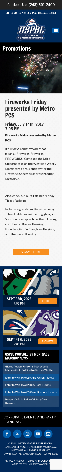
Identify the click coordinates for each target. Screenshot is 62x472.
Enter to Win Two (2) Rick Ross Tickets (28, 384)
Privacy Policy (14, 460)
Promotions (17, 48)
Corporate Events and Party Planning (29, 419)
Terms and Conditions (41, 460)
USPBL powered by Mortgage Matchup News (27, 356)
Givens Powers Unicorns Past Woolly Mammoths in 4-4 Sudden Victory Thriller (29, 368)
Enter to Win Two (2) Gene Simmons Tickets (31, 392)
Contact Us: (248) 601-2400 (31, 5)
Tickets (47, 300)
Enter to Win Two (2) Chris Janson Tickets (29, 377)
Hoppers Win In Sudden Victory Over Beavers (26, 401)
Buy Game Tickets (31, 251)
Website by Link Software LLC (31, 464)
